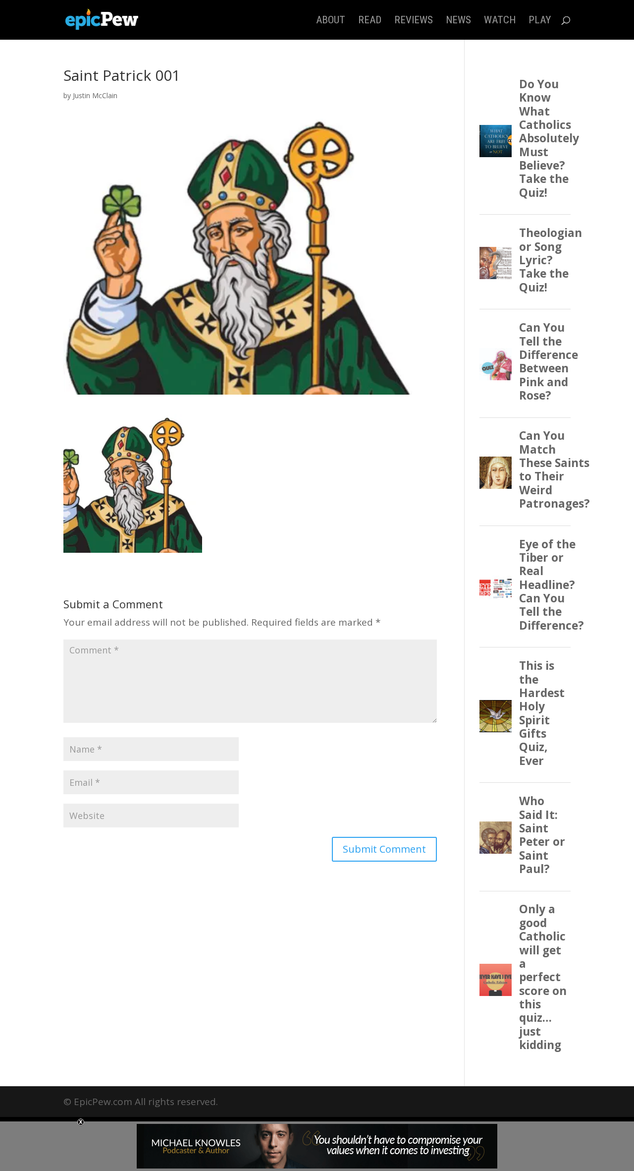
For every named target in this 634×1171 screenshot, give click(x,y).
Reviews (413, 21)
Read (369, 21)
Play (539, 21)
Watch (500, 21)
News (458, 21)
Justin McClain (95, 95)
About (330, 21)
